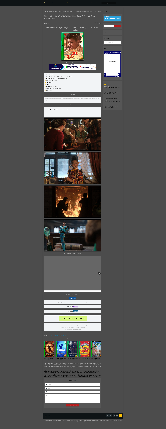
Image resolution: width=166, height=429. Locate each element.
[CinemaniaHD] (46, 1)
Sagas (93, 2)
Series (98, 2)
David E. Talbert (53, 113)
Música (59, 114)
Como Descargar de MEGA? (59, 2)
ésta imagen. (104, 11)
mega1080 (106, 32)
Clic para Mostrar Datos (56, 88)
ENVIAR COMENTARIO (73, 405)
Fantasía (55, 114)
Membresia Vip (71, 2)
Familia (51, 114)
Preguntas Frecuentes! (82, 2)
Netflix (62, 114)
